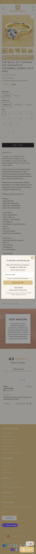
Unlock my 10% (18, 282)
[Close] (32, 257)
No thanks (18, 287)
